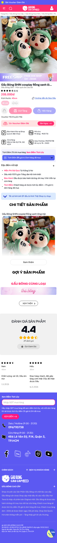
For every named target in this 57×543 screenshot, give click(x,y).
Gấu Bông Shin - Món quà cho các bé (17, 87)
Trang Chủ (4, 14)
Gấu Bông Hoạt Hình (32, 14)
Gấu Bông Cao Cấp (17, 14)
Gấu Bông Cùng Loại (28, 283)
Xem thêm (28, 303)
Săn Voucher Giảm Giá (15, 2)
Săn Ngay (44, 123)
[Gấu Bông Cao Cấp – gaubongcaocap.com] (31, 7)
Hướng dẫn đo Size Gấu (45, 98)
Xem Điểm (8, 416)
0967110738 (49, 141)
